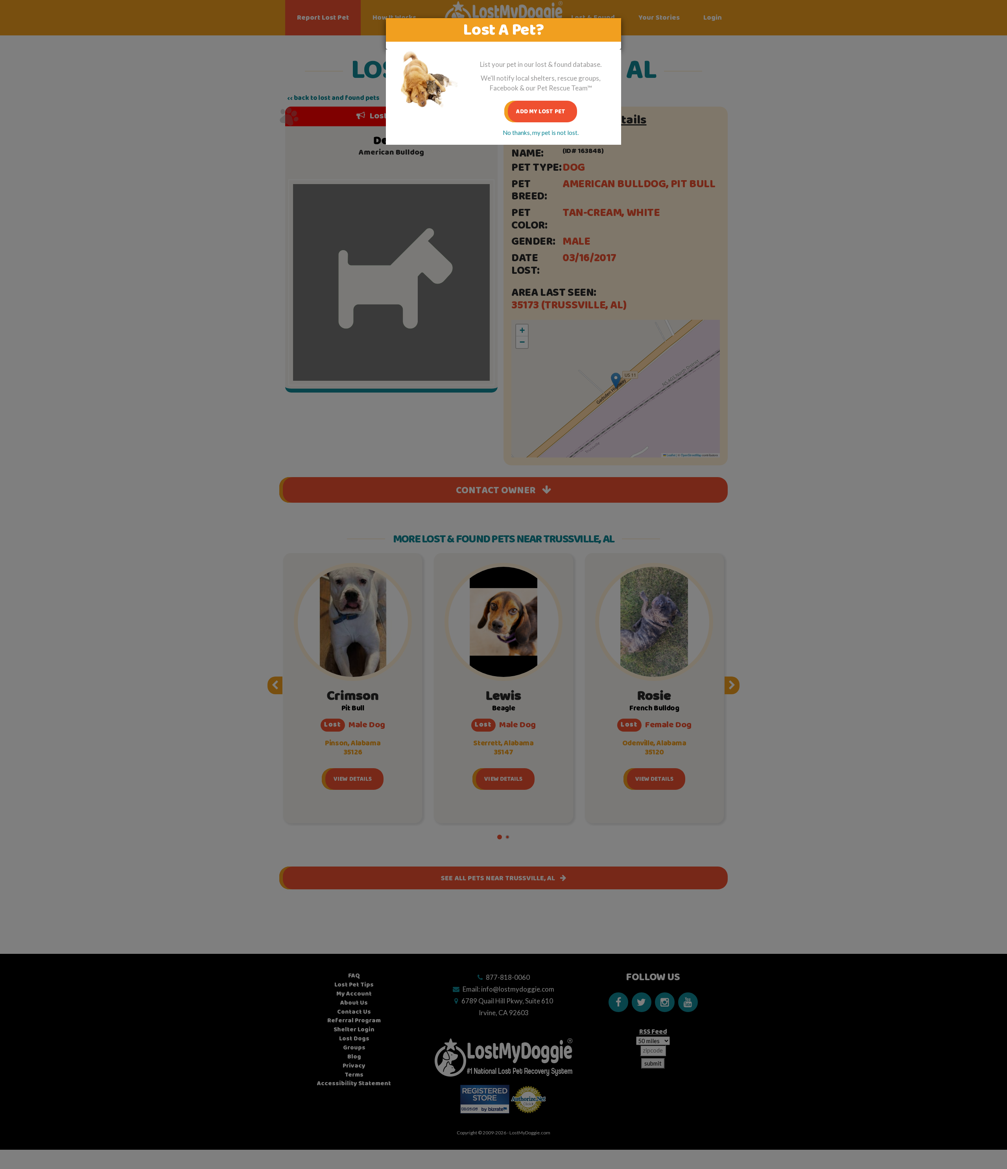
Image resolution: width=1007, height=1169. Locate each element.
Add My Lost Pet (540, 111)
